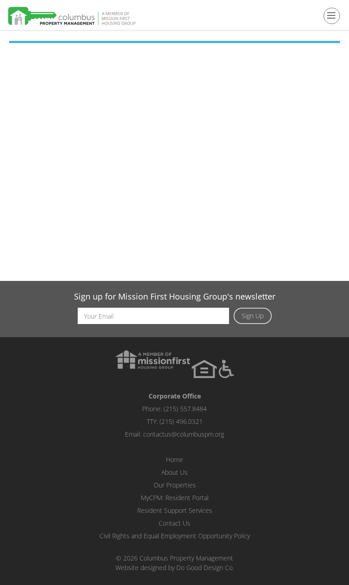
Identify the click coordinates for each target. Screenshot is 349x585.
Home (174, 459)
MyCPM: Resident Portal (175, 497)
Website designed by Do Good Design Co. (174, 567)
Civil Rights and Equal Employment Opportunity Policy (175, 535)
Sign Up (253, 315)
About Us (174, 472)
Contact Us (174, 523)
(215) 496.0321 (181, 421)
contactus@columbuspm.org (183, 434)
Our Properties (175, 485)
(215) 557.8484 (185, 408)
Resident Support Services (174, 510)
